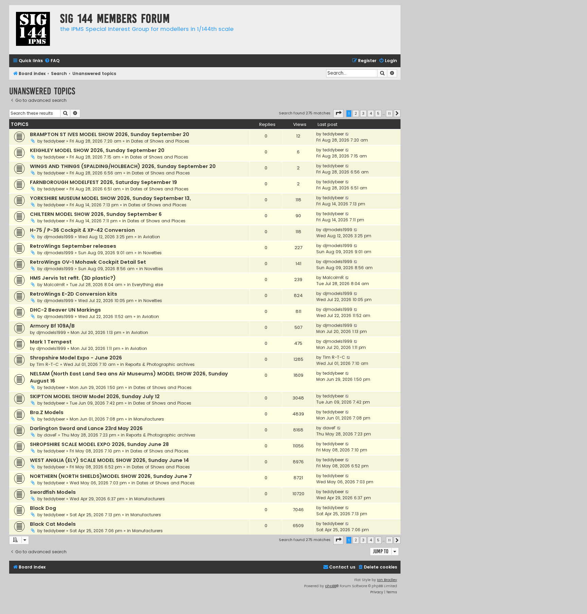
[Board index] (33, 30)
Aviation (151, 237)
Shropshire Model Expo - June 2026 (76, 357)
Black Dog (43, 508)
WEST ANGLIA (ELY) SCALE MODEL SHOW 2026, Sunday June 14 (109, 460)
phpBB (330, 586)
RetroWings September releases (73, 246)
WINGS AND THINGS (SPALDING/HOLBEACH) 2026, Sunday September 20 (123, 166)
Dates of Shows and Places (160, 141)
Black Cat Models (53, 524)
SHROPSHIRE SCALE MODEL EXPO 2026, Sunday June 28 (99, 444)
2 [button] (356, 113)
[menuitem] (52, 61)
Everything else (147, 284)
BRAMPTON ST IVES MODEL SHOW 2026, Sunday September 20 (109, 134)
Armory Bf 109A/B (52, 325)
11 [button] (389, 113)
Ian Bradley (387, 579)
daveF (50, 435)
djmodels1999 (58, 237)
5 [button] (378, 113)
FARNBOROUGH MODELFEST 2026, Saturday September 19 (103, 182)
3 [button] (363, 113)
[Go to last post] (347, 134)
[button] (338, 113)
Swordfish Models (53, 492)
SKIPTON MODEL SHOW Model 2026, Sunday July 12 (95, 396)
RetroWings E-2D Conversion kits (73, 294)
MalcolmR (54, 284)
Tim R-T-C (47, 364)
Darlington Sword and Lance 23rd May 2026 (86, 428)
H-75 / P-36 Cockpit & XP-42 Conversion (82, 230)
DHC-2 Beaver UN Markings (65, 309)
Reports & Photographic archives (160, 364)
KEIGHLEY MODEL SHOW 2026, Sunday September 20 (97, 150)
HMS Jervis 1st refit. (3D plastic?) (73, 278)
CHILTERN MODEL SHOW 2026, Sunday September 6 (96, 214)
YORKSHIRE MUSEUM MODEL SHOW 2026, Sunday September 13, (110, 198)
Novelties (152, 253)
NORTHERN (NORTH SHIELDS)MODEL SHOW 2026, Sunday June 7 (111, 476)
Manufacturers (149, 419)
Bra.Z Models (47, 412)
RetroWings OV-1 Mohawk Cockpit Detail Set (88, 262)
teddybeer (54, 141)
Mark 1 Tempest (51, 341)
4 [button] (371, 113)
